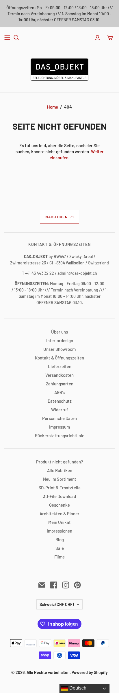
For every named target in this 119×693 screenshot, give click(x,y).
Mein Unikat (59, 522)
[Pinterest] (77, 585)
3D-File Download (59, 496)
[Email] (41, 585)
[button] (59, 217)
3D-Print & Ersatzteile (60, 487)
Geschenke (59, 505)
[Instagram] (65, 585)
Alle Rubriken (59, 470)
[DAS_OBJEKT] (59, 69)
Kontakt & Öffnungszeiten (59, 357)
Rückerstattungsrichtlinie (59, 435)
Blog (59, 539)
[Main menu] (7, 38)
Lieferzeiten (59, 366)
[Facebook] (53, 585)
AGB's (59, 392)
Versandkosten (59, 375)
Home (52, 106)
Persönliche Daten (59, 418)
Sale (59, 548)
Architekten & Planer (59, 513)
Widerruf (59, 409)
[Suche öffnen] (16, 38)
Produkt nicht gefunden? (59, 461)
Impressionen (59, 530)
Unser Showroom (59, 349)
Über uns (59, 331)
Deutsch (77, 688)
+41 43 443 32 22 (39, 273)
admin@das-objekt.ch (77, 273)
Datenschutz (60, 401)
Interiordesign (59, 340)
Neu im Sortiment (59, 479)
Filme (59, 556)
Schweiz (57, 604)
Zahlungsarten (59, 383)
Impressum (59, 426)
